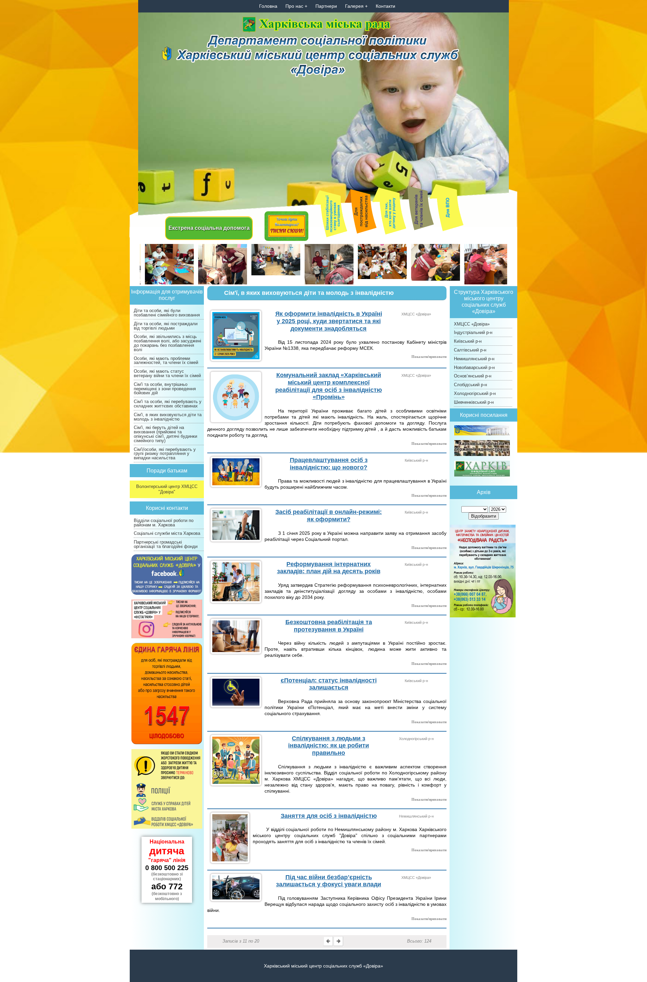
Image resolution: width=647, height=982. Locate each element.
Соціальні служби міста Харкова (167, 533)
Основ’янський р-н (472, 375)
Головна (268, 6)
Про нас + (296, 6)
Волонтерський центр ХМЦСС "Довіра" (166, 489)
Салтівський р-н (470, 349)
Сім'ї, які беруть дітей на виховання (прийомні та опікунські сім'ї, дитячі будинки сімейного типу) (165, 434)
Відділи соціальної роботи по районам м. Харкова (163, 522)
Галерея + (356, 6)
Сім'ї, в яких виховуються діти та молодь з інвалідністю (168, 417)
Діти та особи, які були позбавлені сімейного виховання (167, 312)
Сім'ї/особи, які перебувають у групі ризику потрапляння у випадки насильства (165, 454)
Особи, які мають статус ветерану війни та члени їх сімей (167, 373)
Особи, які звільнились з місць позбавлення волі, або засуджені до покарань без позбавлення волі (167, 343)
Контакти (385, 6)
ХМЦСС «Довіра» (472, 324)
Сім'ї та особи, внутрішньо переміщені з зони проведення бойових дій (165, 389)
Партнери (326, 6)
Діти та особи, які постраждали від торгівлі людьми (165, 326)
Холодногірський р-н (475, 393)
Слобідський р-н (470, 384)
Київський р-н (468, 341)
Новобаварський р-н (474, 367)
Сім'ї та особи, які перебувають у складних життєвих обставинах (168, 403)
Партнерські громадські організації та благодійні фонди (165, 544)
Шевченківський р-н (474, 402)
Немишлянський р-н (474, 358)
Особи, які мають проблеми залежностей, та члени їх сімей (166, 360)
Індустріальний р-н (473, 332)
